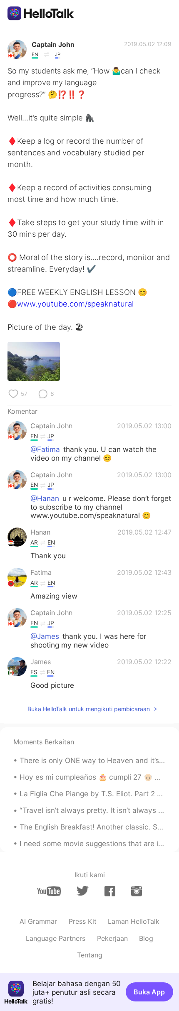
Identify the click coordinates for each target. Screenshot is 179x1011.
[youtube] (49, 891)
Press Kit (83, 921)
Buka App (149, 992)
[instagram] (136, 891)
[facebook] (109, 891)
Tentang (89, 955)
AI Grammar (38, 921)
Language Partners (55, 938)
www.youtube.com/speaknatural (75, 303)
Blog (146, 938)
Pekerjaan (112, 938)
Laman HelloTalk (133, 921)
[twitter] (83, 891)
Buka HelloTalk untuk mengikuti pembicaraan (88, 708)
